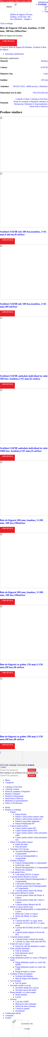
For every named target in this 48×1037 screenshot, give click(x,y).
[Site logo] (22, 11)
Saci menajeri (15, 981)
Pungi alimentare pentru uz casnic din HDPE (30, 963)
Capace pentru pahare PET (26, 830)
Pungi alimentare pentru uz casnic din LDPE (30, 968)
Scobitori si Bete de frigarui (21, 974)
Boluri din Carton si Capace (26, 914)
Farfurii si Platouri (17, 860)
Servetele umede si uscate (20, 985)
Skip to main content (23, 1)
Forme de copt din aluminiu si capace (30, 946)
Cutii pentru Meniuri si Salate (22, 893)
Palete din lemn (21, 844)
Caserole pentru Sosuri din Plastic (28, 891)
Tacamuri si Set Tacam (19, 849)
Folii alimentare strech (24, 953)
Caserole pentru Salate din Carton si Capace (29, 901)
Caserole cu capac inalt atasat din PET (30, 941)
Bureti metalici (21, 995)
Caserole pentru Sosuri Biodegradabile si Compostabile (30, 887)
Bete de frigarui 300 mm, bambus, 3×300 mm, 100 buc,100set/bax (21, 593)
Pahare (13, 812)
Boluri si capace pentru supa (21, 907)
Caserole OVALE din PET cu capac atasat (30, 924)
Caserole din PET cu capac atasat (28, 921)
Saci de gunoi (20, 983)
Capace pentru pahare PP (25, 828)
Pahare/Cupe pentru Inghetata (27, 821)
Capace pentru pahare (19, 826)
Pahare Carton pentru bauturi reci (28, 819)
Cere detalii (8, 41)
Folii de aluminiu (22, 951)
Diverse (13, 999)
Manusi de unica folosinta (25, 1004)
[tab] (14, 54)
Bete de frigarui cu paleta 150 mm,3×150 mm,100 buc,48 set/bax (21, 666)
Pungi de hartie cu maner (25, 971)
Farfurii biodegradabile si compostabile (31, 863)
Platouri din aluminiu (23, 870)
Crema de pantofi (22, 1008)
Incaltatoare (20, 1011)
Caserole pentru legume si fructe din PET (29, 933)
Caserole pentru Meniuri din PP (28, 904)
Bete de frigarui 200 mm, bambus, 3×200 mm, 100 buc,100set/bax (21, 521)
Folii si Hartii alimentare (20, 948)
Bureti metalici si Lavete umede (23, 992)
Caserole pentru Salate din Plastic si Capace (29, 896)
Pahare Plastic (21, 814)
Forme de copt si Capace (20, 944)
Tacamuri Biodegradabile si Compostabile (26, 852)
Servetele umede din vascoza (27, 988)
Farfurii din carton (22, 865)
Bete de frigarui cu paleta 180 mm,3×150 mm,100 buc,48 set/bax (21, 738)
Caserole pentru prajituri (20, 937)
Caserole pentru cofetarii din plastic (29, 939)
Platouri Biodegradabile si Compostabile (31, 867)
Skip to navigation (7, 1)
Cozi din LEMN (22, 1002)
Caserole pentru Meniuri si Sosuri (23, 877)
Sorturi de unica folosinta (25, 1006)
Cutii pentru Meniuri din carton (27, 884)
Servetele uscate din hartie (25, 990)
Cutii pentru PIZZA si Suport (27, 874)
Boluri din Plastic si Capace (26, 916)
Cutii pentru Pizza (17, 872)
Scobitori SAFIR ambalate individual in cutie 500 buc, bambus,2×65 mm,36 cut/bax (23, 377)
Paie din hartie (21, 847)
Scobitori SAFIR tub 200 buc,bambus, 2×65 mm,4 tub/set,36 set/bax (23, 233)
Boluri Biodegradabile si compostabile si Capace (31, 910)
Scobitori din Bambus (24, 976)
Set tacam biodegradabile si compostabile (26, 857)
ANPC (3, 767)
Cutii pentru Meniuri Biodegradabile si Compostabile (30, 880)
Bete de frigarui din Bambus (20, 47)
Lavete (18, 997)
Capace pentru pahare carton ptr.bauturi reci (31, 838)
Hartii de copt (20, 955)
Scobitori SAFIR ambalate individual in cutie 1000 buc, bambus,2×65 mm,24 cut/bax (23, 449)
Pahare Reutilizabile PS (24, 823)
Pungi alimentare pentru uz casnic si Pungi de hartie (28, 959)
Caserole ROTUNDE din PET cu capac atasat (31, 929)
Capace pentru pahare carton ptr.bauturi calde (31, 834)
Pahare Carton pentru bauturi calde (29, 817)
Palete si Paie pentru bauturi (21, 842)
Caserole (13, 918)
